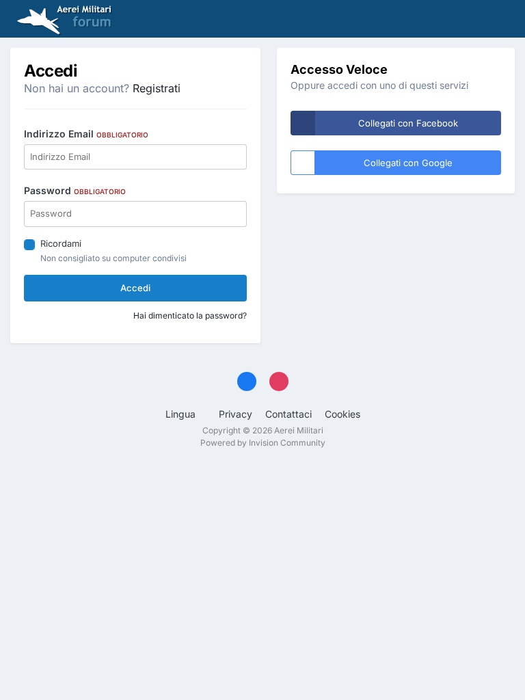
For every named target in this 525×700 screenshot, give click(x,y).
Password (75, 190)
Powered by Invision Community (262, 443)
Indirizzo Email (86, 133)
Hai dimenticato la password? (190, 315)
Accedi (135, 287)
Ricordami (60, 243)
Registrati (156, 88)
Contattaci (288, 414)
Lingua (181, 414)
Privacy (235, 414)
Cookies (342, 414)
